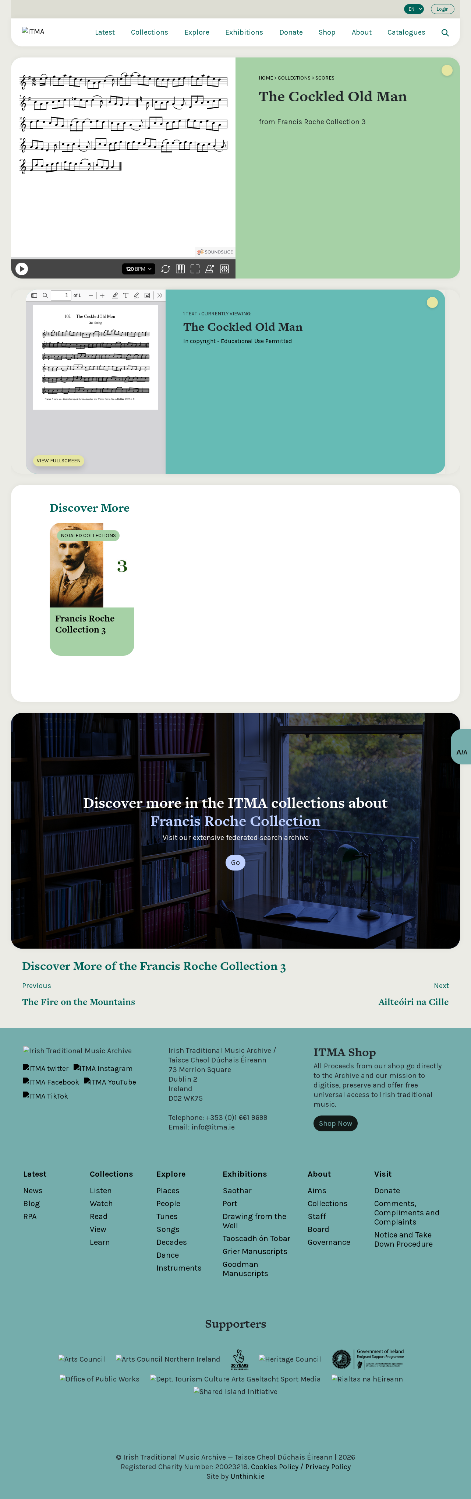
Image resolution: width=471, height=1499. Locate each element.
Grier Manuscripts (255, 1251)
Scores (324, 78)
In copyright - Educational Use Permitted (237, 340)
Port (230, 1203)
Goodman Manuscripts (245, 1269)
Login (443, 9)
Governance (329, 1242)
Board (318, 1229)
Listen (101, 1190)
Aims (317, 1190)
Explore (196, 32)
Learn (100, 1242)
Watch (101, 1203)
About (362, 32)
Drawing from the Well (254, 1221)
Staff (317, 1216)
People (168, 1203)
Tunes (167, 1216)
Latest (105, 32)
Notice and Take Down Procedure (403, 1239)
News (33, 1190)
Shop (327, 32)
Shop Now (335, 1123)
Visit (383, 1174)
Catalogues (406, 32)
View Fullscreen (59, 461)
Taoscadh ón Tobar (256, 1238)
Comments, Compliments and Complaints (407, 1213)
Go (235, 862)
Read (99, 1216)
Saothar (237, 1190)
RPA (30, 1216)
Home (266, 78)
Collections (149, 32)
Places (168, 1190)
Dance (167, 1255)
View (98, 1229)
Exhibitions (244, 32)
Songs (168, 1229)
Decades (171, 1242)
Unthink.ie (247, 1476)
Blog (31, 1203)
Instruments (179, 1268)
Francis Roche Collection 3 (213, 965)
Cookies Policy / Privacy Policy (301, 1467)
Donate (291, 32)
